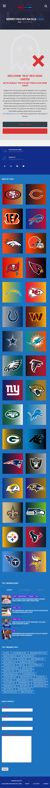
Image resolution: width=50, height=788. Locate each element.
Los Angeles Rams (10, 677)
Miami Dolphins (27, 692)
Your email (5, 716)
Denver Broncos (9, 686)
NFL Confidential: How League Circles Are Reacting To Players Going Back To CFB (30, 611)
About (27, 783)
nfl (6, 653)
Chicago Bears (9, 683)
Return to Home (25, 124)
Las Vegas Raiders (28, 674)
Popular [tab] (40, 590)
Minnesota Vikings (10, 692)
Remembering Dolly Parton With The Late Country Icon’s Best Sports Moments (30, 634)
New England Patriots (38, 653)
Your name (5, 707)
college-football (35, 665)
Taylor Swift (25, 686)
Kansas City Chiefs (10, 656)
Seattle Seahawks (37, 659)
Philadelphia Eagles (10, 674)
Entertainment (24, 683)
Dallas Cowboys (9, 662)
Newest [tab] (9, 590)
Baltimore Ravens (39, 680)
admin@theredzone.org (15, 159)
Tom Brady (40, 677)
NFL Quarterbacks (20, 653)
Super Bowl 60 (9, 665)
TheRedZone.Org (16, 780)
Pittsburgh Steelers (11, 668)
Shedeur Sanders (22, 680)
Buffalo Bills (8, 671)
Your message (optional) (10, 734)
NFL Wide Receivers (27, 656)
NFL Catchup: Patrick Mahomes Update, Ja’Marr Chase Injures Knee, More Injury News (28, 599)
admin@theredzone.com (11, 114)
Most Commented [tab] (25, 590)
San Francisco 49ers (27, 662)
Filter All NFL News (25, 131)
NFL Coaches (22, 659)
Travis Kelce (27, 668)
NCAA (22, 665)
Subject (4, 725)
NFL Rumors (8, 659)
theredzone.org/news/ (15, 151)
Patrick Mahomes (39, 683)
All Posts (36, 783)
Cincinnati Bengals (24, 689)
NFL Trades (8, 680)
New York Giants (26, 677)
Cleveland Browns (25, 671)
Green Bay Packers (40, 686)
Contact (45, 783)
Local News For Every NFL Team (12, 783)
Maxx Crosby (8, 689)
